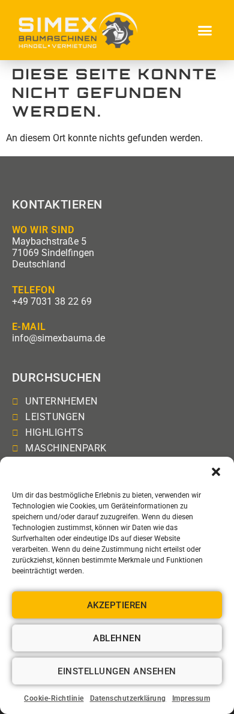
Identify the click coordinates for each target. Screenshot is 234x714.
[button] (216, 472)
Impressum (191, 698)
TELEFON (33, 290)
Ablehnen (117, 638)
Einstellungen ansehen (117, 671)
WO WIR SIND (43, 230)
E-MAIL (29, 326)
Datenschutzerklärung (128, 698)
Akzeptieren (117, 605)
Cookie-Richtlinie (54, 698)
